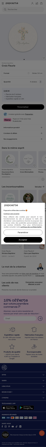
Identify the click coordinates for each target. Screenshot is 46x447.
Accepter (23, 239)
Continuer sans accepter (11, 214)
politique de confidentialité (31, 227)
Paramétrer (23, 232)
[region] (23, 223)
